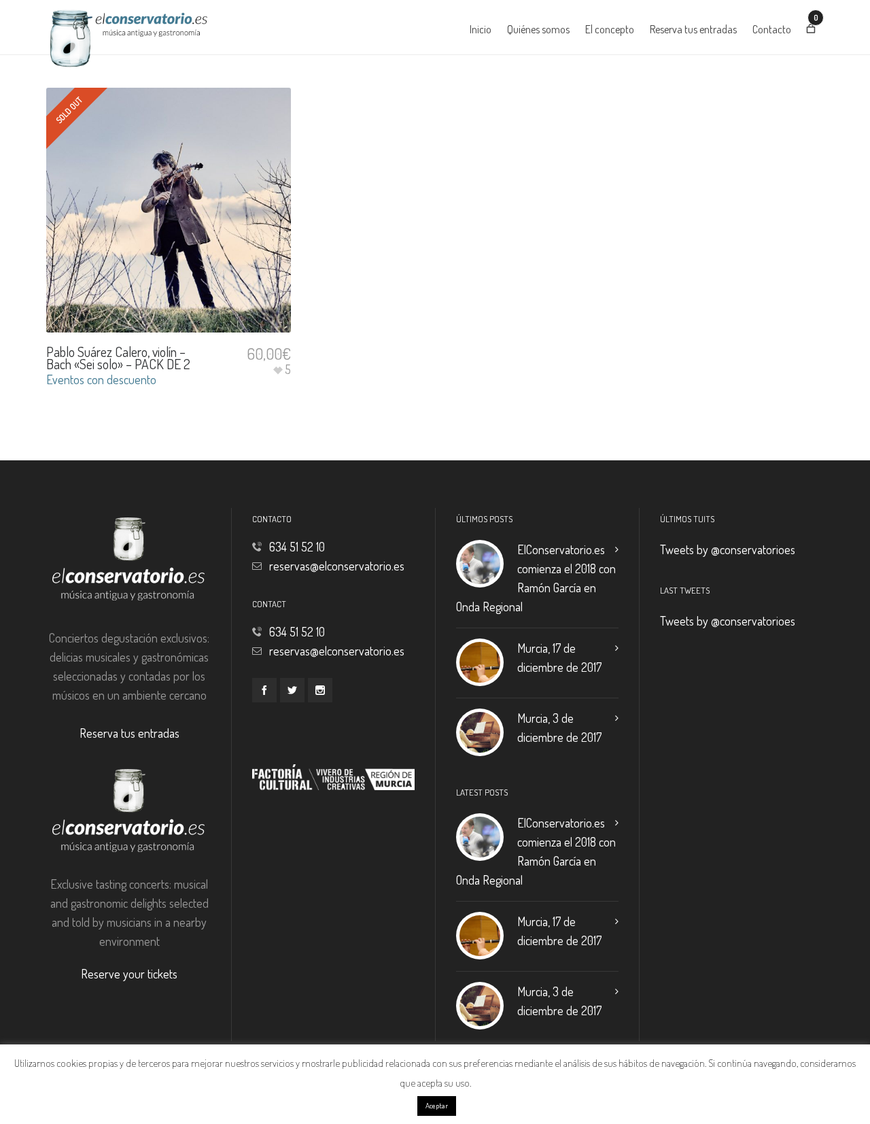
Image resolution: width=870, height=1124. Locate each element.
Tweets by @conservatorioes (727, 549)
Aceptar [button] (436, 1105)
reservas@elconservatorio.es (336, 565)
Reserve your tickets (129, 973)
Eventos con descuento (101, 379)
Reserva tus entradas (129, 733)
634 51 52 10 (297, 546)
